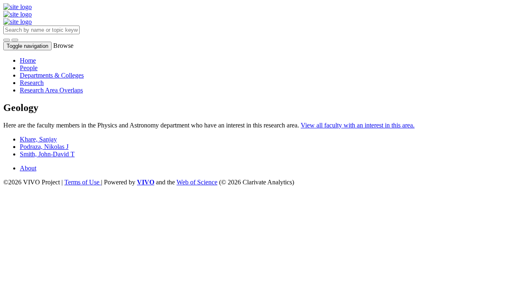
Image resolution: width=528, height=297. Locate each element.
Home (28, 60)
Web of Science (197, 182)
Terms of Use (82, 182)
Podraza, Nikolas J (44, 146)
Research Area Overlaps (51, 90)
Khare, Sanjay (38, 139)
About (28, 168)
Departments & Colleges (52, 75)
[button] (6, 40)
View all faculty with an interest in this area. (358, 125)
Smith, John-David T (47, 154)
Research (32, 82)
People (29, 67)
